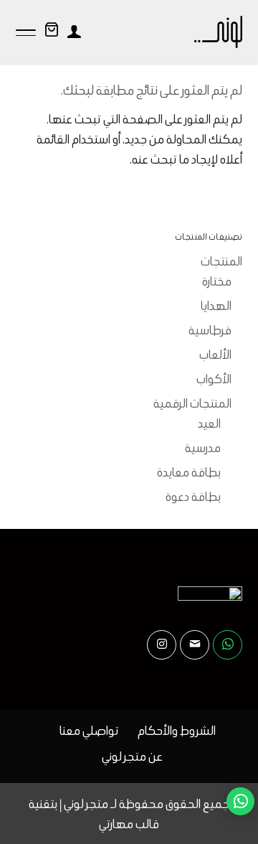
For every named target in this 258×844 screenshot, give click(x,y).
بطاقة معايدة (189, 472)
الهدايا (216, 305)
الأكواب (213, 379)
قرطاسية (209, 330)
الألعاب (215, 354)
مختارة (216, 281)
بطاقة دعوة (193, 496)
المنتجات (221, 261)
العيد (209, 423)
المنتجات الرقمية (192, 403)
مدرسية (203, 447)
